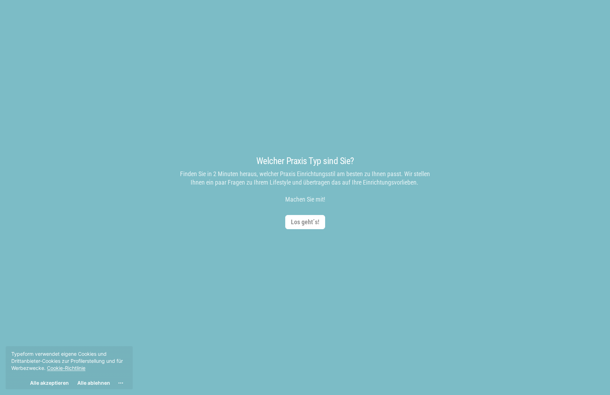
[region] (69, 367)
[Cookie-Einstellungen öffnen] (120, 383)
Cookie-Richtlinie (66, 368)
